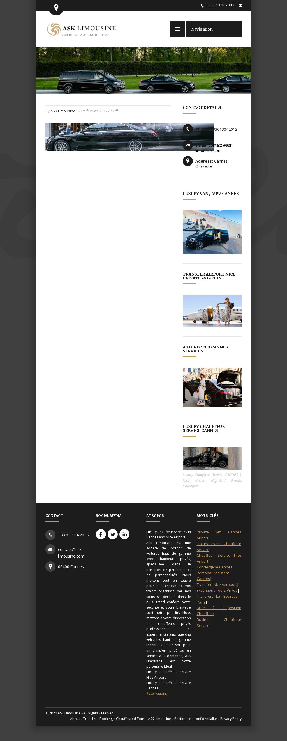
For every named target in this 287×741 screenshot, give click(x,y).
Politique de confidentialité (195, 718)
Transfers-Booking (98, 718)
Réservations (156, 693)
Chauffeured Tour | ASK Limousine (143, 718)
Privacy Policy (231, 718)
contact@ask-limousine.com (214, 148)
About (75, 718)
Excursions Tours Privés (217, 590)
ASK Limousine (62, 110)
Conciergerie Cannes (214, 567)
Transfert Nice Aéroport (217, 584)
